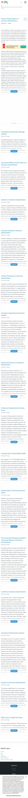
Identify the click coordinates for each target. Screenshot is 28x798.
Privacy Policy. (15, 793)
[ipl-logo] (6, 3)
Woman (2, 754)
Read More (14, 151)
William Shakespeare (5, 757)
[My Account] (25, 2)
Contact (14, 770)
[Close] (25, 776)
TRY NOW (23, 46)
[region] (14, 786)
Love (2, 753)
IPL (2, 5)
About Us (14, 768)
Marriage (2, 751)
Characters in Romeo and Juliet (7, 759)
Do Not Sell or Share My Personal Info (13, 795)
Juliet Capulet (3, 756)
